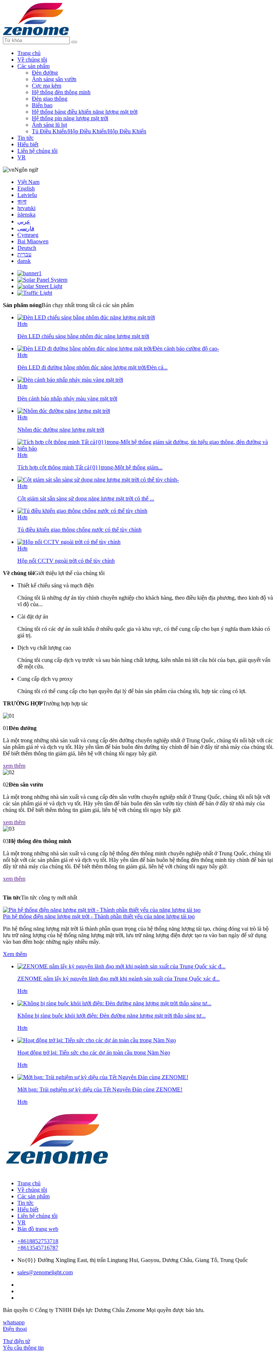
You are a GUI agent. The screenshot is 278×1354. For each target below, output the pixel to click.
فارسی (25, 228)
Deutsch (26, 248)
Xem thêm (15, 954)
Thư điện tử (16, 1341)
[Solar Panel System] (42, 280)
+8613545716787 (37, 1248)
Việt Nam (28, 182)
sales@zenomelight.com (45, 1272)
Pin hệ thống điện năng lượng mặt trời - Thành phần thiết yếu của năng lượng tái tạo (99, 916)
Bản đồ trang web (37, 1229)
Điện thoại (15, 1329)
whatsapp (14, 1322)
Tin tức (25, 138)
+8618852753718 (37, 1241)
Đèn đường (45, 73)
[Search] (74, 42)
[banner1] (29, 273)
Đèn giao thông (49, 99)
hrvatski (26, 208)
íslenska (26, 214)
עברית (24, 254)
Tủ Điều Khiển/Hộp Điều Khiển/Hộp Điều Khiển (89, 131)
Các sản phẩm (33, 66)
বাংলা (21, 201)
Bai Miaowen (33, 241)
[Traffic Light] (34, 293)
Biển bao (42, 105)
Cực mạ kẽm (46, 86)
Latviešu (27, 195)
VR (21, 157)
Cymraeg (27, 235)
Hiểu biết (27, 144)
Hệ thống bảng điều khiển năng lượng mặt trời (85, 112)
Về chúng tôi (32, 59)
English (26, 188)
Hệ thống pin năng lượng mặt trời (70, 118)
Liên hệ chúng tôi (37, 151)
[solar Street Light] (39, 286)
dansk (24, 261)
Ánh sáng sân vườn (54, 79)
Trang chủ (29, 53)
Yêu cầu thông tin (23, 1348)
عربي (23, 221)
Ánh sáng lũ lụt (49, 125)
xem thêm (14, 766)
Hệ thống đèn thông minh (61, 92)
